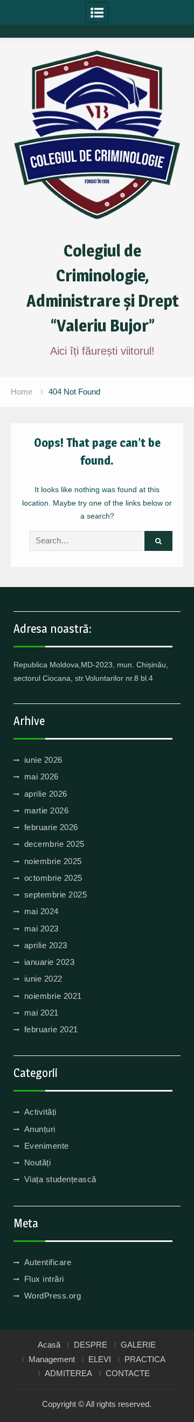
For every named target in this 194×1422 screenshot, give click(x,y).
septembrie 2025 (55, 894)
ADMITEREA (68, 1373)
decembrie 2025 (54, 843)
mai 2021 (41, 1012)
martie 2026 (46, 810)
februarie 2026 (51, 827)
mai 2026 (41, 776)
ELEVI (99, 1359)
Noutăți (37, 1162)
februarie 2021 (51, 1029)
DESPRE (90, 1345)
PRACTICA (144, 1359)
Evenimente (46, 1145)
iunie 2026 (43, 759)
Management (52, 1359)
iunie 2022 (43, 978)
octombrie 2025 (53, 877)
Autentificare (48, 1262)
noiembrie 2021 (53, 995)
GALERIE (138, 1345)
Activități (40, 1111)
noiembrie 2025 (53, 861)
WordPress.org (52, 1295)
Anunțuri (40, 1129)
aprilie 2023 (45, 945)
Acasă (49, 1345)
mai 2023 (41, 928)
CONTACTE (128, 1373)
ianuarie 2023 (49, 962)
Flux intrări (44, 1278)
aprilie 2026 (45, 793)
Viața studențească (60, 1179)
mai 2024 (41, 911)
